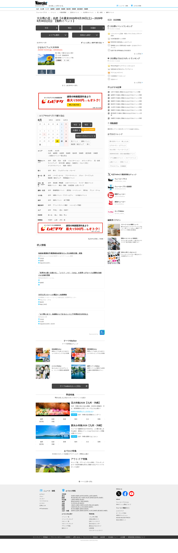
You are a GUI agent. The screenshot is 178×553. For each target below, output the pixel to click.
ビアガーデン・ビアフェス (118, 145)
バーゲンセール (58, 175)
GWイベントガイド (94, 521)
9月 (50, 120)
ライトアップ (52, 163)
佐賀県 (58, 9)
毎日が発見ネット (121, 520)
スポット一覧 (65, 521)
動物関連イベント (59, 190)
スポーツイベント (71, 183)
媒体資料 (102, 537)
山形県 (91, 496)
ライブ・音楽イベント (86, 183)
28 (57, 141)
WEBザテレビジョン (122, 515)
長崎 (64, 419)
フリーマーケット (71, 175)
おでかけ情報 (137, 5)
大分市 (47, 9)
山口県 (82, 507)
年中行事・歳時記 (64, 163)
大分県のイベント (88, 12)
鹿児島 (41, 421)
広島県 (73, 507)
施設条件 (41, 205)
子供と (55, 210)
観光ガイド (65, 528)
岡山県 (77, 507)
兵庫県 (82, 505)
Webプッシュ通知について (123, 504)
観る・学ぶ (63, 215)
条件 (39, 200)
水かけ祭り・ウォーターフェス (119, 149)
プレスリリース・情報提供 (90, 537)
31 (40, 144)
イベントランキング (67, 519)
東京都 (73, 497)
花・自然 (99, 12)
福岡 (41, 419)
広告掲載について (113, 537)
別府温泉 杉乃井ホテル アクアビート (122, 69)
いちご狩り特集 (93, 517)
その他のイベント (81, 195)
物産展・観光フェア (77, 144)
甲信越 (64, 499)
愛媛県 (77, 509)
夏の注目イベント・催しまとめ (119, 141)
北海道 (64, 494)
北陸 (63, 503)
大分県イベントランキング (121, 26)
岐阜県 (77, 501)
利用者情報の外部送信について (136, 537)
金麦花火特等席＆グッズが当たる (82, 411)
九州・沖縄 (65, 511)
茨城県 (101, 497)
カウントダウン (87, 160)
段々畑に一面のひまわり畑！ (64, 53)
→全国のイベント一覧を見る (57, 155)
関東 (63, 498)
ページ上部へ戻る (86, 481)
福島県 (95, 496)
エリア (40, 151)
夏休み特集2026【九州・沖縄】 (87, 425)
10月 (57, 120)
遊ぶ (55, 215)
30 (66, 141)
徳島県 (82, 509)
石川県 (73, 503)
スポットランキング (67, 523)
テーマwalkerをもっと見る (70, 386)
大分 (87, 419)
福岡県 (52, 9)
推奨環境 (67, 537)
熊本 (75, 419)
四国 (63, 509)
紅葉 (64, 160)
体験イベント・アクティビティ (63, 195)
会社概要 (122, 537)
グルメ (41, 496)
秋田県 (86, 496)
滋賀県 (96, 505)
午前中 (50, 220)
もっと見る (137, 53)
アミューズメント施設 (60, 205)
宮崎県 (74, 9)
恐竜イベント (124, 162)
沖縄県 (86, 9)
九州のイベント (74, 12)
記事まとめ (43, 505)
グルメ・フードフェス (86, 175)
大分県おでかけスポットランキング (125, 58)
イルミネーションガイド (96, 530)
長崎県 (63, 9)
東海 (63, 501)
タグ (39, 210)
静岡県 (86, 501)
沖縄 (53, 421)
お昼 (55, 220)
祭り (88, 144)
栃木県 (96, 497)
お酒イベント (114, 162)
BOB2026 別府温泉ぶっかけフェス (121, 42)
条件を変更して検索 (96, 239)
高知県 (86, 509)
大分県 (42, 9)
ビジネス (42, 503)
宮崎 (99, 419)
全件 (49, 160)
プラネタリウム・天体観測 (118, 166)
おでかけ (42, 494)
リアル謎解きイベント (116, 158)
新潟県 (82, 499)
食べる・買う (41, 176)
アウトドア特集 (79, 459)
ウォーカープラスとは (122, 502)
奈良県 (86, 505)
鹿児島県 (80, 9)
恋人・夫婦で (64, 210)
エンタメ (42, 498)
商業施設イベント (69, 178)
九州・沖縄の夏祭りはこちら (84, 436)
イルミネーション (74, 160)
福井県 (82, 503)
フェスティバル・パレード (66, 170)
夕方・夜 (62, 220)
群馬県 (92, 497)
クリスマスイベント (54, 165)
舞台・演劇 (62, 185)
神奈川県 (78, 497)
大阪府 (73, 505)
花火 (59, 160)
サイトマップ (36, 537)
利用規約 (45, 537)
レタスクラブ (120, 511)
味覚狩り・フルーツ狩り (80, 163)
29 (62, 141)
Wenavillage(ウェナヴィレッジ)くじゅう (123, 66)
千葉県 (83, 497)
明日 (69, 28)
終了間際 (67, 200)
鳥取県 (86, 507)
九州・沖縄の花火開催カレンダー (85, 414)
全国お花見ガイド (94, 519)
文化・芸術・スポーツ (41, 184)
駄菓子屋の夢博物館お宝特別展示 (121, 50)
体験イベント (85, 141)
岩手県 (82, 496)
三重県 (82, 501)
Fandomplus (44, 508)
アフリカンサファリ (117, 72)
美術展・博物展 (58, 183)
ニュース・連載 (123, 5)
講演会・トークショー (74, 190)
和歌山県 (91, 505)
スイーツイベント (131, 158)
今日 (46, 28)
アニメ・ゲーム (95, 190)
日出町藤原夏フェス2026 (118, 38)
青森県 (77, 496)
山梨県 (73, 499)
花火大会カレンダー (94, 523)
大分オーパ (114, 79)
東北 (63, 496)
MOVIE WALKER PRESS (123, 517)
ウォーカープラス (41, 12)
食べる (50, 215)
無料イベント (57, 200)
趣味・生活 (41, 190)
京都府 (77, 505)
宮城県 (73, 496)
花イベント (74, 141)
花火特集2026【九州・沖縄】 (86, 402)
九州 (37, 9)
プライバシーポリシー (56, 537)
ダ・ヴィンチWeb (121, 513)
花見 (54, 160)
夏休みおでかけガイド (95, 526)
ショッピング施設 (75, 205)
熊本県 (69, 9)
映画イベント (52, 185)
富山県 (77, 503)
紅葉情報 (91, 528)
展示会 (85, 190)
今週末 (93, 28)
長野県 (77, 499)
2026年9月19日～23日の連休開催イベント (122, 154)
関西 (63, 505)
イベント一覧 (65, 517)
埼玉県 (87, 497)
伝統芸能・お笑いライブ (76, 185)
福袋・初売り (67, 165)
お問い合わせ (76, 537)
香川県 (73, 509)
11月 (64, 120)
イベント (53, 12)
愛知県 (73, 501)
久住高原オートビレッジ (118, 76)
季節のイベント (41, 161)
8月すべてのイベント (84, 136)
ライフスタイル (44, 501)
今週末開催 (63, 12)
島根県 (91, 507)
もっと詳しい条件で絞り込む (92, 42)
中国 (63, 507)
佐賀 (53, 419)
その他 (40, 195)
